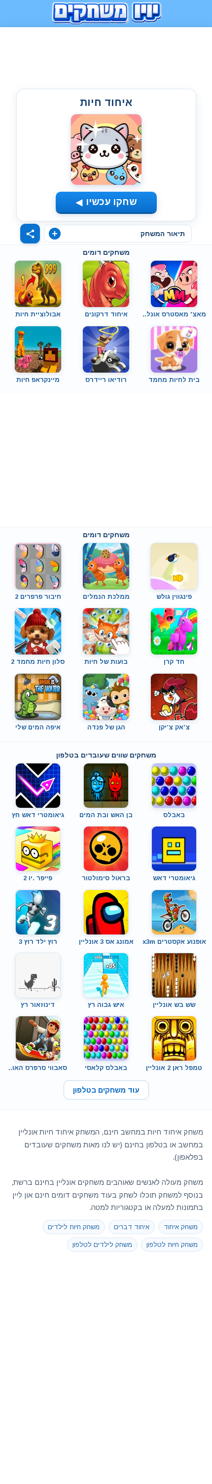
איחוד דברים (131, 1227)
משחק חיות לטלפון (172, 1244)
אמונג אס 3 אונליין (106, 941)
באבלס (174, 815)
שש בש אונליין (174, 1004)
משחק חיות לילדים (74, 1227)
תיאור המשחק (163, 234)
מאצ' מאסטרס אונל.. (174, 314)
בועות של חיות (106, 661)
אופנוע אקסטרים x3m (174, 941)
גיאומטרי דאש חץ (38, 815)
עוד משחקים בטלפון (106, 1090)
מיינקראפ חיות (38, 379)
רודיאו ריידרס (106, 379)
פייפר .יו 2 (37, 878)
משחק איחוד (181, 1227)
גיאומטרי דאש (174, 878)
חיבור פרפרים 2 (38, 596)
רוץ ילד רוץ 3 (38, 941)
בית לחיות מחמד (174, 379)
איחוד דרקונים (106, 314)
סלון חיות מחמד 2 (38, 661)
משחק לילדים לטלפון (102, 1244)
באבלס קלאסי (106, 1067)
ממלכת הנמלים (106, 596)
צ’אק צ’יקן (174, 727)
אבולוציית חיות (38, 314)
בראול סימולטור (106, 878)
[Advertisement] (106, 55)
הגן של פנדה (106, 727)
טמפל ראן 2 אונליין (174, 1067)
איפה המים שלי (38, 727)
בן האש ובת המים (106, 815)
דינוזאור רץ (38, 1004)
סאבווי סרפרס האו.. (37, 1067)
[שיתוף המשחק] (30, 233)
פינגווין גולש (174, 596)
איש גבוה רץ (106, 1004)
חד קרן (174, 661)
